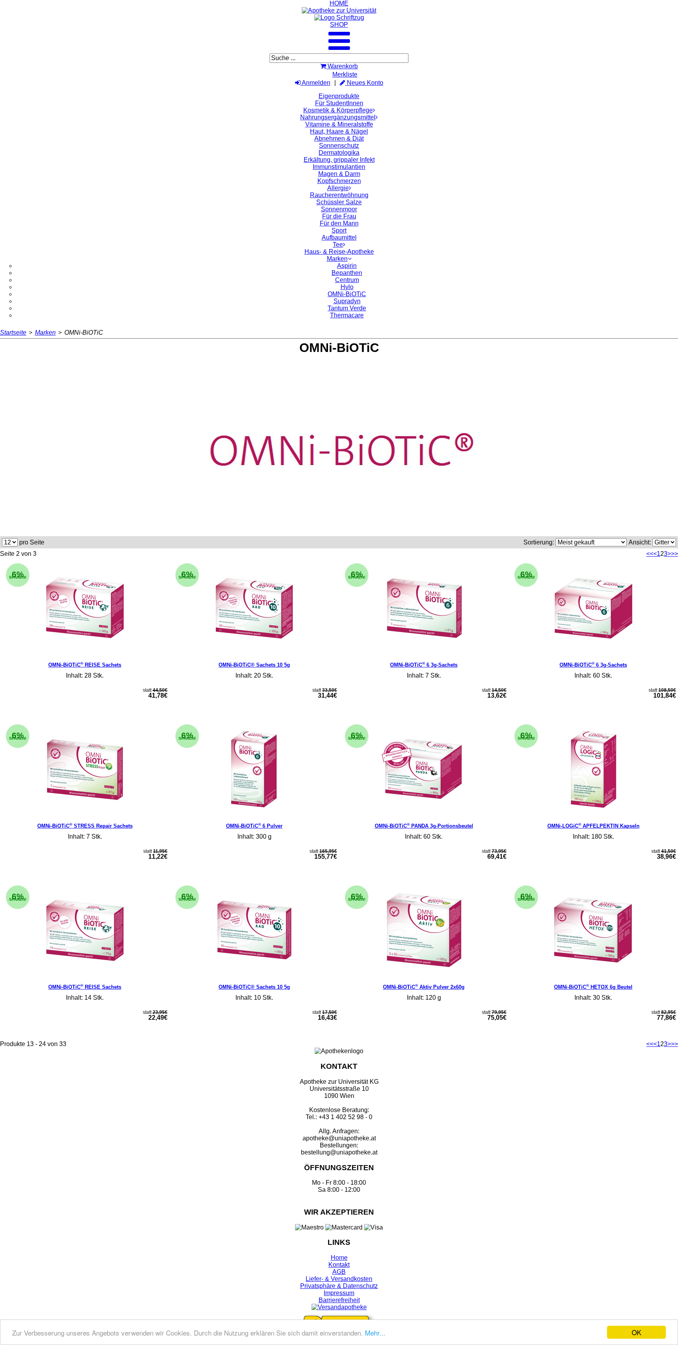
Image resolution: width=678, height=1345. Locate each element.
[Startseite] (339, 10)
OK (636, 1332)
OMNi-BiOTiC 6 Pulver (254, 826)
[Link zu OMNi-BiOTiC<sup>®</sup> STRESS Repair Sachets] (85, 769)
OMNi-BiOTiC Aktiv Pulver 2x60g (424, 987)
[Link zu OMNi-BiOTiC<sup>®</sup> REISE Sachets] (85, 608)
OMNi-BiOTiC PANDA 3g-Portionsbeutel (424, 826)
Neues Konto (364, 82)
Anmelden (315, 82)
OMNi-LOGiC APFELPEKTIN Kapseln (593, 826)
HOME (339, 3)
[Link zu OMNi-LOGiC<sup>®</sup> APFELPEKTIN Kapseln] (593, 769)
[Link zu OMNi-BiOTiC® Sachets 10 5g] (254, 608)
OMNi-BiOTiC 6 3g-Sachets (423, 665)
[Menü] (339, 47)
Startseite (13, 332)
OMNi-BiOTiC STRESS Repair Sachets (85, 826)
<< (649, 553)
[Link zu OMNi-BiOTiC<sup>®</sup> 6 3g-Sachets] (424, 608)
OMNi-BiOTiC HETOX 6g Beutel (593, 987)
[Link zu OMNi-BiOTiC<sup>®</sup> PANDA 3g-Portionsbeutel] (424, 769)
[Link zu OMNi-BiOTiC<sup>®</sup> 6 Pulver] (254, 769)
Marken (45, 332)
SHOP (339, 24)
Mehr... (375, 1333)
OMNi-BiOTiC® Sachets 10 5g (254, 665)
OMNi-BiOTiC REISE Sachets (84, 665)
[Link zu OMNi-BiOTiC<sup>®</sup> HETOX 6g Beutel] (593, 930)
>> (674, 553)
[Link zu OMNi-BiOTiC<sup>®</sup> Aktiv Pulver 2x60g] (424, 930)
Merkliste (344, 74)
